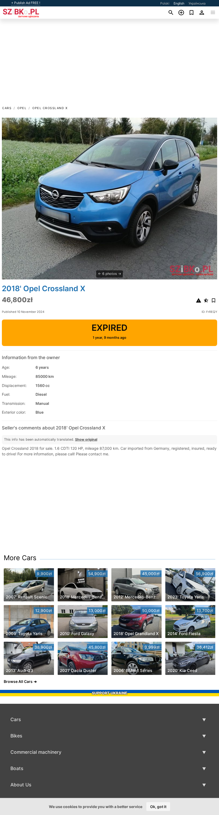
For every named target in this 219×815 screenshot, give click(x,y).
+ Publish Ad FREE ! (25, 3)
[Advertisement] (109, 65)
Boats (16, 768)
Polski (164, 3)
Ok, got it (158, 806)
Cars (6, 108)
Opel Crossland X (50, 108)
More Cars (20, 558)
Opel (21, 108)
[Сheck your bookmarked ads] (191, 12)
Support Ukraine (109, 693)
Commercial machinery (35, 752)
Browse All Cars (18, 681)
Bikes (16, 736)
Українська (197, 3)
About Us (20, 784)
